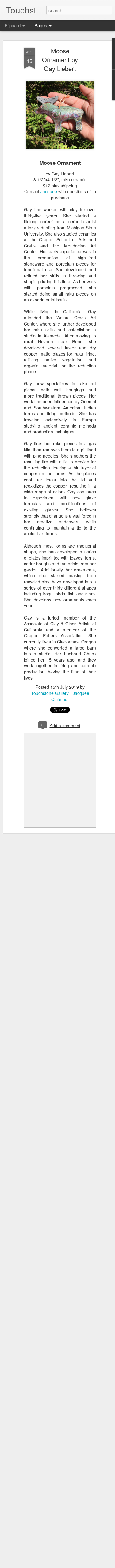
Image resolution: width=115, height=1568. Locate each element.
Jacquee (48, 191)
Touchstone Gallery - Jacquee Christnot (60, 696)
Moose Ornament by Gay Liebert (60, 59)
